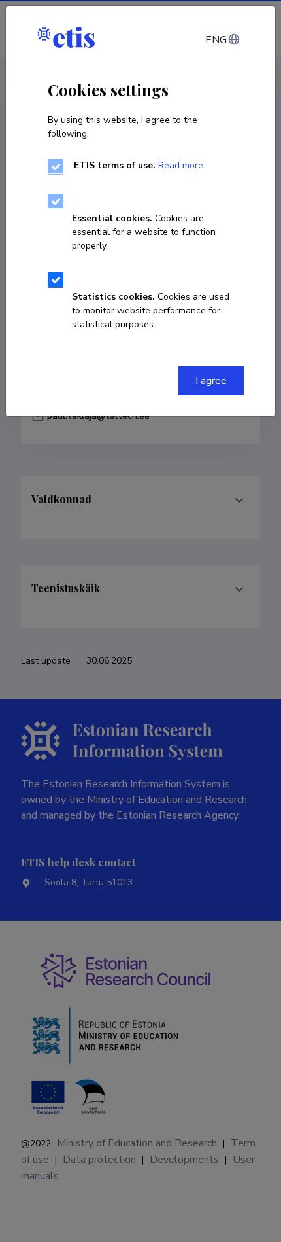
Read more (180, 165)
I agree (211, 381)
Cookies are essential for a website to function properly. (144, 232)
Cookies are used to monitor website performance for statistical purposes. (150, 310)
